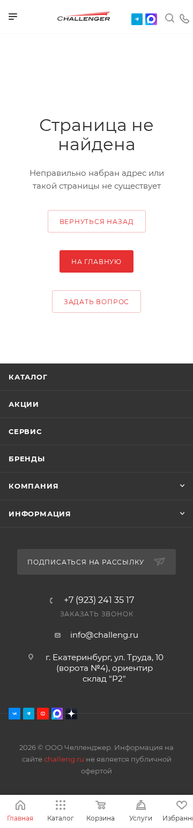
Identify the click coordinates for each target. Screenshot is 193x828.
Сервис (25, 431)
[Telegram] (137, 19)
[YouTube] (43, 713)
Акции (24, 404)
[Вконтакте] (14, 713)
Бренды (27, 458)
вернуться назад (97, 222)
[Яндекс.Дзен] (71, 713)
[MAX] (151, 19)
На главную (96, 262)
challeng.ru (64, 759)
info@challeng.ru (104, 635)
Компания (33, 486)
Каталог (28, 377)
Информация (40, 513)
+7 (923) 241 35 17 (99, 600)
